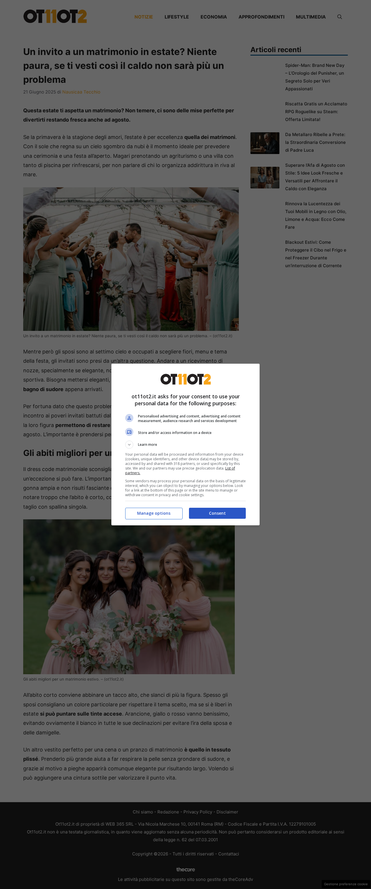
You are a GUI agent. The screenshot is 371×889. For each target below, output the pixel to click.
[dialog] (185, 444)
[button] (185, 445)
